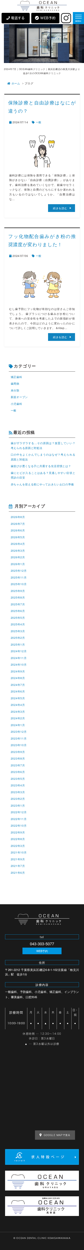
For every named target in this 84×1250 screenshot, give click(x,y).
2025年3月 (18, 631)
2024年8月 (18, 678)
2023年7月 (18, 765)
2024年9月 (18, 671)
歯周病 (15, 383)
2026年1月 (18, 564)
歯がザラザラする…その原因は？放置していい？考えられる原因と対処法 (43, 445)
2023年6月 (18, 772)
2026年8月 (18, 517)
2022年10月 (19, 825)
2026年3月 (18, 550)
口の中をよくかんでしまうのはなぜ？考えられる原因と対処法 (43, 457)
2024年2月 (18, 718)
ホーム (16, 83)
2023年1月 (18, 805)
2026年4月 (18, 544)
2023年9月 (18, 752)
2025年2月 (18, 638)
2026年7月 (18, 524)
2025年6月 (18, 611)
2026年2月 (18, 557)
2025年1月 (18, 644)
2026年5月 (18, 537)
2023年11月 (19, 738)
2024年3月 (18, 711)
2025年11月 (19, 577)
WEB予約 (42, 951)
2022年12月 (19, 812)
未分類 (15, 390)
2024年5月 (18, 698)
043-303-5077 (42, 943)
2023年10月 (19, 745)
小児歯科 (16, 404)
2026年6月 (18, 530)
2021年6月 (18, 872)
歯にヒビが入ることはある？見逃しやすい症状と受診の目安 (43, 475)
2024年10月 (19, 664)
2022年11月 (19, 819)
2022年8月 (18, 839)
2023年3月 (18, 792)
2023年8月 (18, 758)
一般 (38, 122)
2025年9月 (18, 591)
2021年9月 (18, 859)
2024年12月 (19, 651)
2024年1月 (18, 725)
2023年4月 (18, 785)
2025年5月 (18, 618)
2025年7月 (18, 604)
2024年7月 (18, 685)
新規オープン (19, 397)
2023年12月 (19, 732)
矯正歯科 (16, 377)
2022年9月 (18, 832)
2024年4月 (18, 705)
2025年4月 (18, 624)
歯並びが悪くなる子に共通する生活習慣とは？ (41, 466)
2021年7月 (18, 866)
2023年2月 (18, 799)
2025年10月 (19, 584)
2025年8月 (18, 597)
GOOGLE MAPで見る (57, 1135)
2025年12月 (19, 570)
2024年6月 (18, 691)
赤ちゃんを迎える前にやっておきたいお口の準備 (42, 484)
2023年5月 (18, 779)
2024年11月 (19, 658)
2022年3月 (18, 846)
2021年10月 (19, 852)
